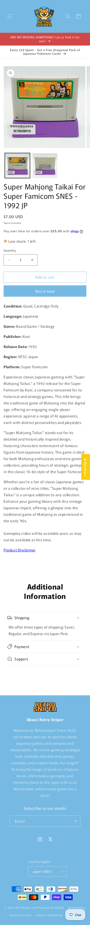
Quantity (10, 250)
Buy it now (45, 291)
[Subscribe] (75, 821)
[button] (9, 16)
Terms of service (20, 915)
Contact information (49, 915)
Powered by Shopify (51, 907)
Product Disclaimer (20, 549)
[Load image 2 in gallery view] (45, 165)
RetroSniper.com (27, 907)
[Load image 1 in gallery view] (17, 165)
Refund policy (77, 907)
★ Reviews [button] (85, 467)
